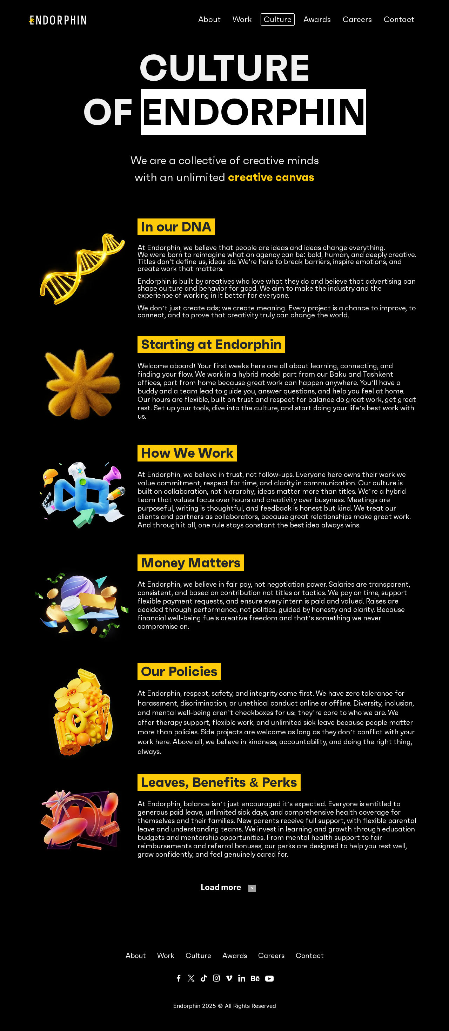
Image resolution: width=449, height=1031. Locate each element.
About (209, 19)
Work (242, 19)
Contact (399, 19)
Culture (277, 19)
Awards (317, 19)
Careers (357, 19)
